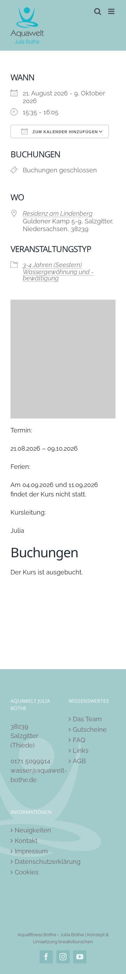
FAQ (79, 740)
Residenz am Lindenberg (58, 213)
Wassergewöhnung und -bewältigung (58, 275)
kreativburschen (75, 941)
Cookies (26, 872)
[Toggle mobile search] (97, 11)
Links (81, 750)
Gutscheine (90, 729)
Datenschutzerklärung (34, 861)
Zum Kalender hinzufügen (64, 132)
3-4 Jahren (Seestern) (52, 264)
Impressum (31, 851)
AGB (79, 761)
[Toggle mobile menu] (111, 11)
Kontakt (26, 840)
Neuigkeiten (33, 830)
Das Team (87, 719)
